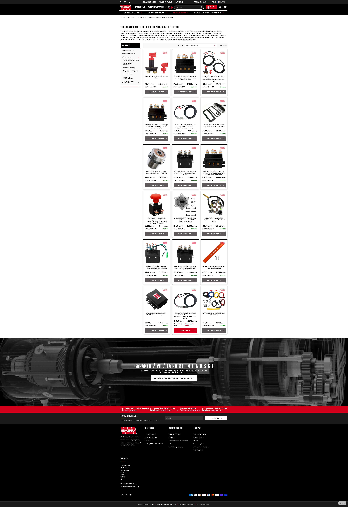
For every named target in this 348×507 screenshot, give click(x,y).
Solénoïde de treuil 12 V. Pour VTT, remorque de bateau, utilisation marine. (156, 268)
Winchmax (151, 504)
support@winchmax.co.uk (131, 486)
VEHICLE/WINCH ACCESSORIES (154, 444)
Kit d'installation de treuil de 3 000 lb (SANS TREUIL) (214, 314)
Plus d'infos (185, 331)
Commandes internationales (178, 440)
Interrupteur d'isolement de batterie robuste (156, 77)
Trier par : (180, 45)
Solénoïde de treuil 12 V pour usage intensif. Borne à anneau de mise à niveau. (185, 173)
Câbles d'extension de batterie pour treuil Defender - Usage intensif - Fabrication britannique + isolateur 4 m (214, 79)
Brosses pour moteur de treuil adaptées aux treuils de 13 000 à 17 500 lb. (214, 219)
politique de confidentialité (201, 447)
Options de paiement (176, 447)
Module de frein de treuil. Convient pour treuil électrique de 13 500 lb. (157, 172)
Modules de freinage (129, 68)
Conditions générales (200, 444)
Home (123, 17)
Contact (195, 440)
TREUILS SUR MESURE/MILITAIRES (128, 77)
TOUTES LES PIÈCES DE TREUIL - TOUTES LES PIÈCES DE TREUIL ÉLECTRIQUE (151, 17)
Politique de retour (175, 434)
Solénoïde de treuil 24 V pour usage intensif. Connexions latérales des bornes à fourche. (156, 126)
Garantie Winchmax (199, 434)
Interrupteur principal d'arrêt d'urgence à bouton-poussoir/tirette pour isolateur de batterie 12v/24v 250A (156, 220)
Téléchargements (198, 450)
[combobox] (189, 7)
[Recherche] (202, 7)
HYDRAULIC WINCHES (151, 437)
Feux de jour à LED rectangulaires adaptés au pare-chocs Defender (214, 125)
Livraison (171, 437)
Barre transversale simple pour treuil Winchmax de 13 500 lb (214, 267)
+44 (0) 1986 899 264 (165, 2)
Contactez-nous (210, 7)
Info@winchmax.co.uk (149, 2)
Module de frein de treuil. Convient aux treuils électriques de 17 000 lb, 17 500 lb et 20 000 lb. (185, 219)
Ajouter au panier (157, 92)
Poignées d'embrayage (130, 71)
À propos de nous (199, 437)
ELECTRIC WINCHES (150, 434)
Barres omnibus (128, 74)
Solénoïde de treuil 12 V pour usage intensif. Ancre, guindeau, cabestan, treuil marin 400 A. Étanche (214, 173)
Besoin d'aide (179, 2)
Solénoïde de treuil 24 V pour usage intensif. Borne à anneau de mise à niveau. (185, 268)
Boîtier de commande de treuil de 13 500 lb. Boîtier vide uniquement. (156, 314)
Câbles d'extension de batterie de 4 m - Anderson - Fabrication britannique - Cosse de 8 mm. (185, 126)
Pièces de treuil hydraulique (127, 64)
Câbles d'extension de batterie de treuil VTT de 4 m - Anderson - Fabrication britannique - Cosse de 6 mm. (185, 315)
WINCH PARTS (149, 440)
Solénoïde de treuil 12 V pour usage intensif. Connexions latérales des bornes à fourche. (185, 78)
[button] (133, 13)
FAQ (170, 444)
